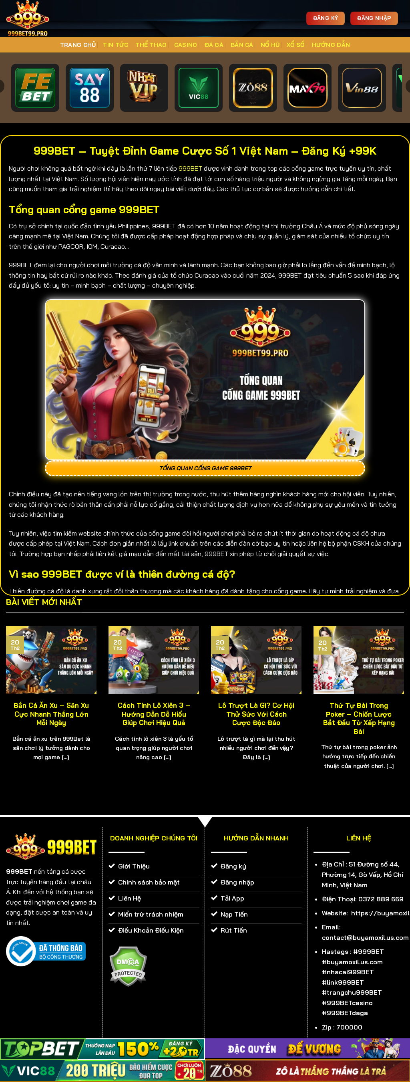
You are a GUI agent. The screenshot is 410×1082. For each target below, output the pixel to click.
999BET (190, 168)
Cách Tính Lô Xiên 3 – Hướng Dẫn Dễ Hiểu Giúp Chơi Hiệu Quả (154, 714)
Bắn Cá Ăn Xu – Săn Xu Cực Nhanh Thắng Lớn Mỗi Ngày (51, 714)
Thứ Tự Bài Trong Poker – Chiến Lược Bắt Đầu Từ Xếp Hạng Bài (359, 718)
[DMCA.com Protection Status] (128, 966)
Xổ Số (295, 44)
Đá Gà (214, 44)
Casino (185, 44)
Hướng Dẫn (331, 44)
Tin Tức (115, 44)
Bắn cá (242, 44)
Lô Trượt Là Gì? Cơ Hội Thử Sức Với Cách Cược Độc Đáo (256, 714)
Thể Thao (151, 44)
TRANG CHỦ (78, 44)
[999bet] (40, 18)
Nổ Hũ (270, 44)
